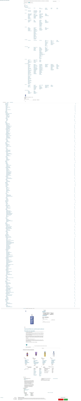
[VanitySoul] (43, 345)
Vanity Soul (24, 308)
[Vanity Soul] (27, 368)
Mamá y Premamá (35, 47)
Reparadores (46, 22)
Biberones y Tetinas (40, 50)
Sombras (52, 44)
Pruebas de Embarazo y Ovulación (35, 72)
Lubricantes (35, 70)
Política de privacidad (35, 373)
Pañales (29, 47)
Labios (45, 13)
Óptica (57, 67)
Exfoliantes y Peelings (29, 18)
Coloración (40, 27)
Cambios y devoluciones (40, 371)
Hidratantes (35, 16)
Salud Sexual (35, 64)
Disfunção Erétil (35, 67)
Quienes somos (34, 369)
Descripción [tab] (26, 329)
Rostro (51, 8)
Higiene (34, 20)
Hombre (26, 59)
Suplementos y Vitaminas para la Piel (29, 74)
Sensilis (40, 11)
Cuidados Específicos (35, 18)
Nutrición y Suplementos (46, 9)
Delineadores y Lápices (52, 42)
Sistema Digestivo (30, 80)
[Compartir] (24, 326)
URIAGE (44, 315)
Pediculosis (40, 70)
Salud (57, 64)
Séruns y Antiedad (35, 15)
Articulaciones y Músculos (29, 71)
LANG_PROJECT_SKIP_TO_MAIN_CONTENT (4, 0)
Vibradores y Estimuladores (35, 73)
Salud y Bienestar (27, 63)
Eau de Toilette (35, 12)
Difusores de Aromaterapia (40, 69)
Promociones (26, 7)
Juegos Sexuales (35, 65)
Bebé (39, 47)
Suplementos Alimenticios (29, 64)
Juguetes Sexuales (35, 68)
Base (45, 41)
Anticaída (40, 61)
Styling (45, 27)
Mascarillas (29, 28)
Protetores (52, 86)
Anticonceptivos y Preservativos (35, 69)
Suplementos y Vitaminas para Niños (29, 69)
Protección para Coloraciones (41, 30)
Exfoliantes (40, 24)
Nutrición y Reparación (35, 35)
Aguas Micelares (29, 14)
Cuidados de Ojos (41, 13)
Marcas (40, 10)
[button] (56, 1)
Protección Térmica (46, 29)
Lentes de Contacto (57, 68)
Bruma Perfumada (35, 11)
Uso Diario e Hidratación (35, 38)
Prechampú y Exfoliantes (29, 29)
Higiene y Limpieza (30, 13)
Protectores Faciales (35, 89)
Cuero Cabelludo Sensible (35, 31)
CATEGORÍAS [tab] (4, 102)
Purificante (40, 71)
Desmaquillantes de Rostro (29, 15)
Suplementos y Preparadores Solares (40, 88)
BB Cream (46, 44)
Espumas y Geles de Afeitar (30, 61)
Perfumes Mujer (35, 10)
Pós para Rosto (35, 40)
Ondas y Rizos (35, 29)
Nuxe (39, 12)
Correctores (40, 40)
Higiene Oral (52, 64)
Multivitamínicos (29, 78)
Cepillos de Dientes (52, 68)
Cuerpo (26, 19)
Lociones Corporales (35, 62)
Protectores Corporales (35, 88)
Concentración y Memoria (29, 76)
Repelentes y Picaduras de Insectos (40, 72)
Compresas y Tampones (29, 21)
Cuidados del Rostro (35, 14)
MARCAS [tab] (8, 102)
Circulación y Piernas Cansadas (41, 67)
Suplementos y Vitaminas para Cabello (29, 72)
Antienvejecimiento (41, 16)
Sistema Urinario (29, 82)
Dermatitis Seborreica (35, 33)
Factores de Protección (29, 85)
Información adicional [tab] (39, 329)
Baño (39, 57)
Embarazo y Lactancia (29, 66)
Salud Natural (40, 64)
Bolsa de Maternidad (35, 50)
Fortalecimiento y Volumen (35, 34)
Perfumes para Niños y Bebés (29, 11)
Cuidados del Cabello (35, 28)
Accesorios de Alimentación (40, 49)
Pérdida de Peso (46, 64)
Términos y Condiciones (35, 371)
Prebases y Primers (46, 43)
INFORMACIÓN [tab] (11, 102)
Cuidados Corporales (40, 20)
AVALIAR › (45, 310)
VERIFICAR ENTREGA (55, 378)
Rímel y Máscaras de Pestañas (52, 43)
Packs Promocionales (40, 8)
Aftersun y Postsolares (40, 86)
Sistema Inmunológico (29, 81)
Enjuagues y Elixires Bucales (52, 65)
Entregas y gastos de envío (40, 370)
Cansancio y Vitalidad (29, 77)
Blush (45, 45)
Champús (29, 30)
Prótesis (51, 67)
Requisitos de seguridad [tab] (29, 331)
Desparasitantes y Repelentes (30, 93)
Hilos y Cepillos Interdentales (52, 69)
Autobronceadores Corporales (47, 86)
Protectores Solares (35, 85)
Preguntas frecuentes (40, 373)
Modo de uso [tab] (32, 329)
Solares (57, 8)
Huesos (29, 65)
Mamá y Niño (26, 46)
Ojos (51, 40)
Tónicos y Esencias (29, 16)
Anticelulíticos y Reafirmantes (40, 23)
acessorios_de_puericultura (42, 54)
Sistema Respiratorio (29, 83)
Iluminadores (29, 40)
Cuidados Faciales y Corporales (41, 53)
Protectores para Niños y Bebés (35, 86)
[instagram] (24, 369)
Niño (45, 47)
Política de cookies (40, 375)
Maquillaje (26, 39)
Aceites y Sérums (47, 28)
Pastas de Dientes (52, 66)
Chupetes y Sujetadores (40, 52)
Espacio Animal (26, 90)
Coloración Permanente (40, 28)
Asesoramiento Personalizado (35, 375)
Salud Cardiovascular (29, 79)
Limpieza (46, 14)
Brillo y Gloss (57, 41)
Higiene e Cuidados (29, 91)
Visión (28, 67)
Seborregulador (35, 37)
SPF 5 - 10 (29, 86)
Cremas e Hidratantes (35, 21)
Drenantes (46, 65)
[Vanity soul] (40, 2)
